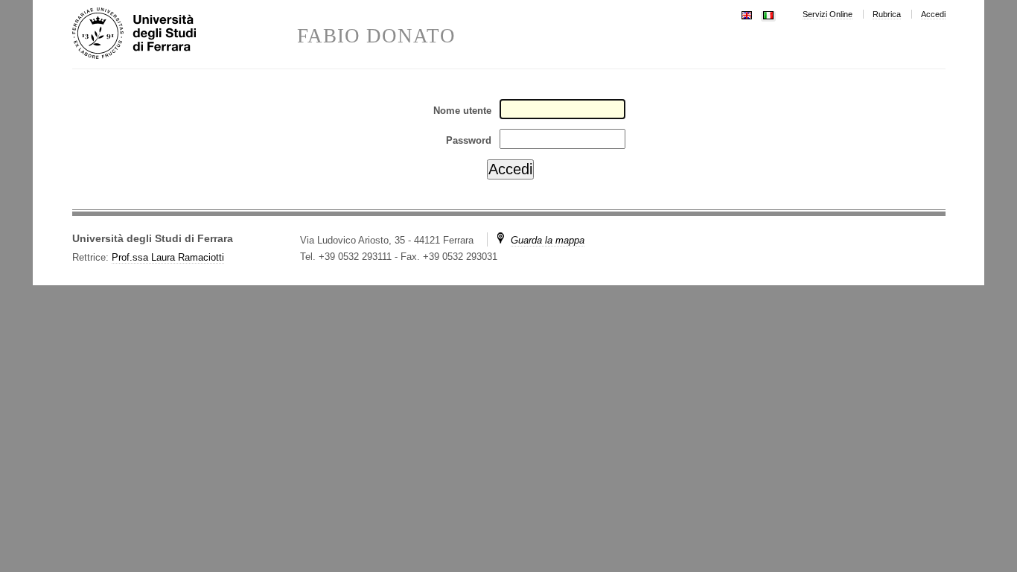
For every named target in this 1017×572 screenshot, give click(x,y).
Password (468, 140)
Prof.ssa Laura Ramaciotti (168, 257)
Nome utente (462, 110)
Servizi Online (827, 14)
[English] (747, 13)
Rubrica (887, 14)
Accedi (933, 14)
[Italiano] (768, 13)
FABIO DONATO (376, 36)
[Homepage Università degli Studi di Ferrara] (184, 34)
